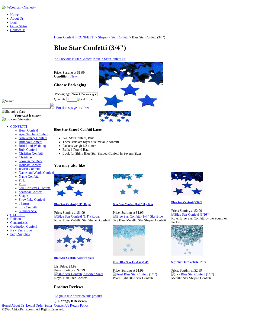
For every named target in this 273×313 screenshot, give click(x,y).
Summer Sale (28, 211)
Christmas (25, 157)
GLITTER (17, 215)
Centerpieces (19, 222)
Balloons (16, 219)
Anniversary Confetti (33, 138)
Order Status (18, 26)
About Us (16, 18)
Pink (22, 180)
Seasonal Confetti (30, 192)
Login (14, 22)
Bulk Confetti (28, 149)
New (73, 76)
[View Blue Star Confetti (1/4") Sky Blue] (138, 216)
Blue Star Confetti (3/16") (186, 202)
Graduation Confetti (23, 226)
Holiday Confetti (30, 165)
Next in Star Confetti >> (109, 59)
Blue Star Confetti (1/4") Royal (72, 204)
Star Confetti (119, 37)
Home (14, 14)
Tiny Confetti (28, 207)
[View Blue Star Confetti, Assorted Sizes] (78, 274)
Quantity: (60, 99)
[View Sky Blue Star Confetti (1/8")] (192, 274)
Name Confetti (29, 176)
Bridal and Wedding (32, 146)
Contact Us (17, 30)
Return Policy (79, 305)
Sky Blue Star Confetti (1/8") (188, 261)
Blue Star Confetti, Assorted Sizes (74, 257)
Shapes (23, 195)
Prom (22, 184)
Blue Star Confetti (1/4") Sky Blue (133, 204)
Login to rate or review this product (78, 296)
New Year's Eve (21, 230)
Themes (24, 203)
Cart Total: (256, 29)
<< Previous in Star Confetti (73, 59)
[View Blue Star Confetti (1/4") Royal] (77, 216)
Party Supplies (20, 234)
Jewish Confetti (29, 169)
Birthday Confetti (30, 142)
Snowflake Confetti (32, 199)
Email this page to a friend (73, 108)
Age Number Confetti (33, 134)
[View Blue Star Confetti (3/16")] (190, 214)
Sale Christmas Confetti (35, 188)
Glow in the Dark (30, 161)
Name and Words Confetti (36, 172)
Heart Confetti (28, 130)
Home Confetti (64, 37)
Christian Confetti (31, 153)
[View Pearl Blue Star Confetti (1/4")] (135, 274)
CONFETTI (18, 126)
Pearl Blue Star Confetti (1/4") (131, 262)
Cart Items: (232, 29)
